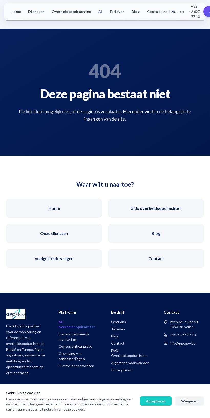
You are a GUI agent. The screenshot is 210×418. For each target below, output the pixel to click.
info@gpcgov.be (182, 343)
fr (165, 11)
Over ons (118, 322)
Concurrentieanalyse (75, 346)
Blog (136, 11)
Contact (154, 11)
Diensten (36, 11)
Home (15, 11)
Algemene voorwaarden (130, 363)
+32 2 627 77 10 (195, 11)
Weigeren (189, 401)
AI (100, 11)
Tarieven (117, 11)
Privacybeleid (121, 370)
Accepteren (156, 401)
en (182, 11)
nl (173, 11)
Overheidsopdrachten (71, 11)
